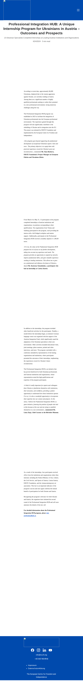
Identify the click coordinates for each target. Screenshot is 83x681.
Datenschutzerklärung (36, 668)
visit (47, 513)
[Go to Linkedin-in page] (45, 650)
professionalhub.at (30, 516)
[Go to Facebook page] (33, 650)
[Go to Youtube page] (50, 650)
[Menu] (78, 10)
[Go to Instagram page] (39, 650)
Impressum (32, 665)
